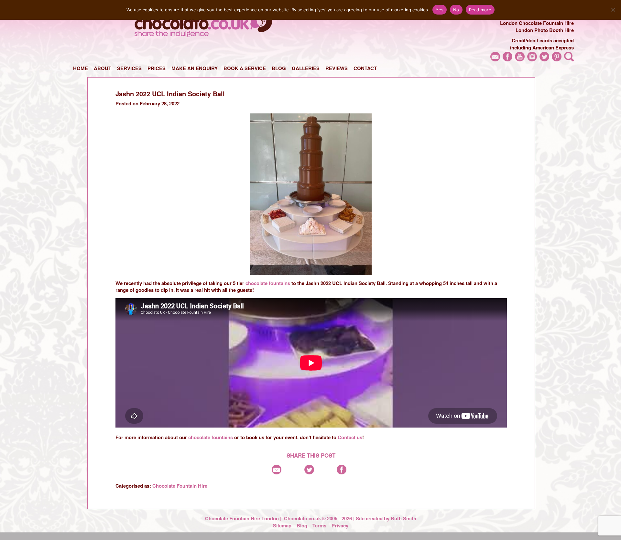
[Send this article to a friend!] (276, 472)
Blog (279, 68)
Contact (365, 68)
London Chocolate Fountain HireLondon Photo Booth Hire (537, 26)
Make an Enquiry (194, 68)
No (456, 9)
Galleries (306, 68)
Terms (319, 525)
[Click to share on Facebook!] (341, 472)
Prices (156, 68)
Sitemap (282, 525)
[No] (613, 9)
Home (80, 68)
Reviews (336, 68)
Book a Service (244, 68)
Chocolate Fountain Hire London (242, 518)
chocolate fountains (267, 283)
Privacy (340, 525)
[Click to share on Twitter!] (309, 472)
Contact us (350, 437)
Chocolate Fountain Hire (179, 485)
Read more (480, 9)
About (102, 68)
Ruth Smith (403, 518)
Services (129, 68)
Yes (439, 9)
